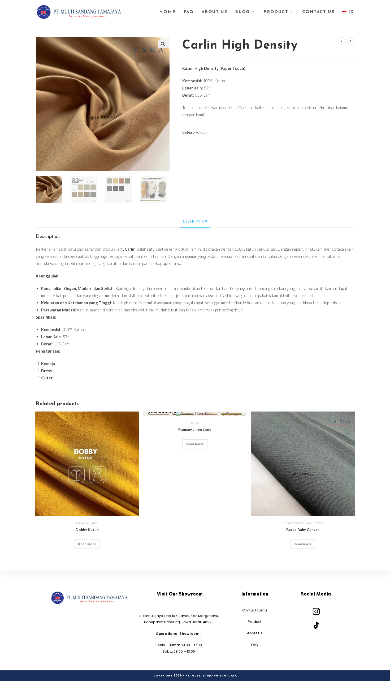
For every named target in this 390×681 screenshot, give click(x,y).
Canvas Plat (290, 523)
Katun (204, 132)
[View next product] (350, 41)
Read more (87, 544)
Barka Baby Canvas (302, 529)
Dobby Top (82, 523)
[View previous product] (341, 41)
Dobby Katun (87, 529)
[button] (162, 44)
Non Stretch (315, 523)
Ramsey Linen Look (194, 429)
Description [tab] (195, 221)
